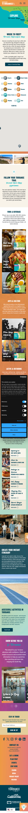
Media (14, 773)
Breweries (10, 83)
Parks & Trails (11, 95)
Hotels (22, 83)
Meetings (10, 89)
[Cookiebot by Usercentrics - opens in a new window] (20, 377)
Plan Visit (14, 759)
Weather (14, 780)
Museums (23, 89)
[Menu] (24, 3)
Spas (22, 100)
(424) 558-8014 (15, 751)
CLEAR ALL (14, 106)
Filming (14, 770)
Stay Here (14, 766)
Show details (20, 420)
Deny (14, 434)
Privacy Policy (14, 776)
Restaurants (23, 95)
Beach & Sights (24, 78)
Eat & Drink (14, 755)
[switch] (24, 406)
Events (14, 763)
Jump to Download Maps (14, 64)
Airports (9, 78)
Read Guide (7, 630)
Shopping (10, 100)
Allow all (14, 425)
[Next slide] (16, 706)
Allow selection (14, 430)
